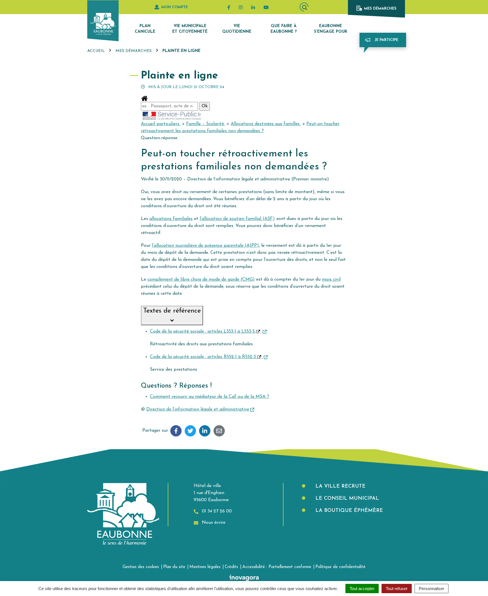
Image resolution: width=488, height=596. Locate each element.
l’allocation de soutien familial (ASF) (237, 219)
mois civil (331, 279)
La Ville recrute (339, 486)
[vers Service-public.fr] (172, 115)
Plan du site (174, 567)
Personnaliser (431, 588)
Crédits (231, 567)
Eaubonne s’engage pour (330, 29)
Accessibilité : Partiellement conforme (276, 567)
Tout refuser (397, 588)
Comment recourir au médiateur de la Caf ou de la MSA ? (209, 396)
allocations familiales (171, 219)
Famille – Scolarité (205, 124)
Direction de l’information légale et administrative (197, 409)
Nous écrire (213, 522)
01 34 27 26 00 (216, 511)
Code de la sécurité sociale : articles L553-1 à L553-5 (203, 331)
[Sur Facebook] (176, 430)
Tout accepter (362, 588)
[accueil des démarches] (144, 98)
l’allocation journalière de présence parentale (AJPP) (205, 245)
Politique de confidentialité (340, 567)
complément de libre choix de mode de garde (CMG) (201, 279)
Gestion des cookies (141, 567)
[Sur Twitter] (190, 430)
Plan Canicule (145, 29)
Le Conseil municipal (346, 498)
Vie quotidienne (236, 29)
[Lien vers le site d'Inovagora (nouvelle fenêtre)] (244, 577)
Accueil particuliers (161, 124)
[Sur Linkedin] (204, 430)
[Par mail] (219, 430)
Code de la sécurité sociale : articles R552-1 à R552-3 (203, 357)
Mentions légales (205, 567)
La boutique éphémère (348, 510)
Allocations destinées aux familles (266, 124)
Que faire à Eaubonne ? (284, 29)
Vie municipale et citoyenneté (190, 29)
